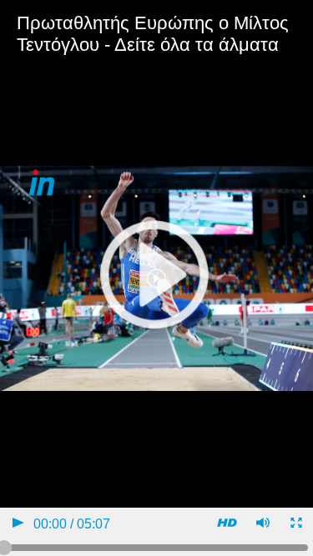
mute (261, 524)
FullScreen (295, 524)
